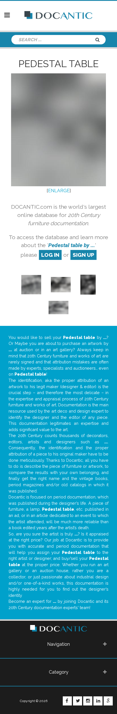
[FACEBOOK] (67, 700)
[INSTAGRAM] (87, 700)
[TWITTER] (77, 700)
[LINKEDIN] (98, 700)
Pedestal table (58, 63)
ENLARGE (59, 190)
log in (50, 255)
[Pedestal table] (31, 284)
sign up (83, 255)
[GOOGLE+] (108, 700)
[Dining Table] (60, 284)
